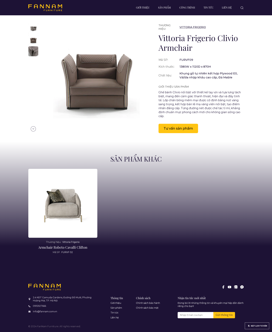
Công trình (187, 7)
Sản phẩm (164, 7)
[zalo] (235, 287)
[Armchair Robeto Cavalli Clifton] (62, 203)
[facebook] (223, 287)
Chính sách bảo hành (148, 303)
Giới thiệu (143, 7)
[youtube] (229, 287)
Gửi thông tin (224, 315)
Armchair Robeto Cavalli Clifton (62, 247)
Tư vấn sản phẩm (178, 128)
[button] (33, 128)
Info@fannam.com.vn (45, 311)
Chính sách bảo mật (147, 307)
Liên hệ (227, 7)
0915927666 (39, 306)
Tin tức (208, 7)
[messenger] (242, 287)
